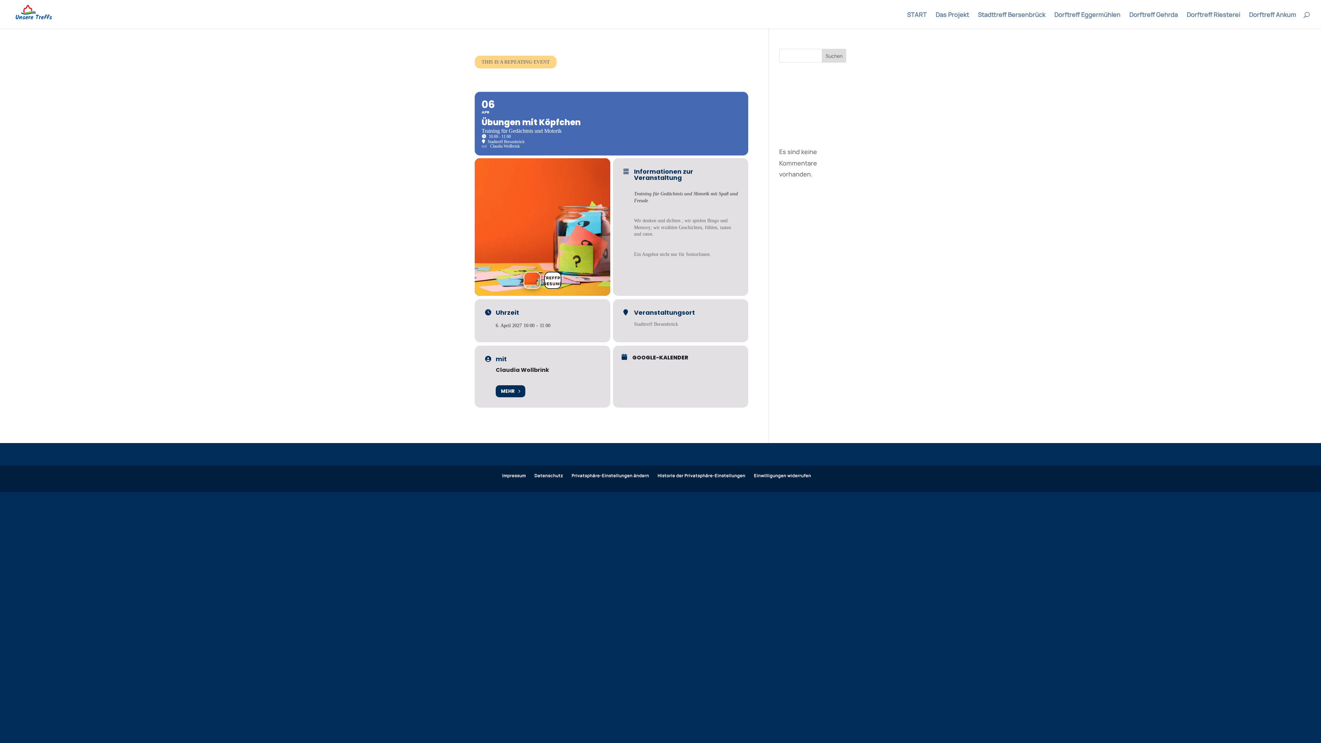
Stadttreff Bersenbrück (1011, 15)
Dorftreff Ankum (1272, 15)
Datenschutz (549, 475)
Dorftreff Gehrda (1153, 15)
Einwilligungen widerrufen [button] (782, 475)
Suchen (834, 56)
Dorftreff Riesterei (1213, 15)
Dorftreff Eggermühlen (1087, 15)
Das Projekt (952, 15)
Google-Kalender (660, 357)
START (917, 15)
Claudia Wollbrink (522, 370)
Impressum (514, 475)
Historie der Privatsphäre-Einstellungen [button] (701, 475)
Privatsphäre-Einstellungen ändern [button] (610, 475)
